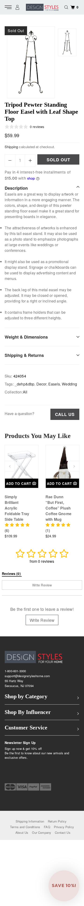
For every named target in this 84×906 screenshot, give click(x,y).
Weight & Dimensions (26, 337)
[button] (64, 885)
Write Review (42, 620)
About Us (21, 832)
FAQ (47, 827)
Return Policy (57, 821)
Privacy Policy (64, 827)
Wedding (69, 384)
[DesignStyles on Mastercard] (10, 787)
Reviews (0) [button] (12, 573)
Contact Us (62, 832)
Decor (41, 384)
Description (16, 188)
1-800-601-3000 (15, 671)
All (25, 392)
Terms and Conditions (25, 827)
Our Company (41, 832)
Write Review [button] (42, 585)
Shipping (11, 146)
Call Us (65, 414)
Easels (54, 384)
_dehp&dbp (24, 384)
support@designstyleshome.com (27, 676)
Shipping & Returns (24, 355)
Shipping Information (30, 821)
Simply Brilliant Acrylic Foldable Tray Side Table (17, 508)
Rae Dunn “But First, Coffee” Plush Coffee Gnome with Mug (58, 508)
